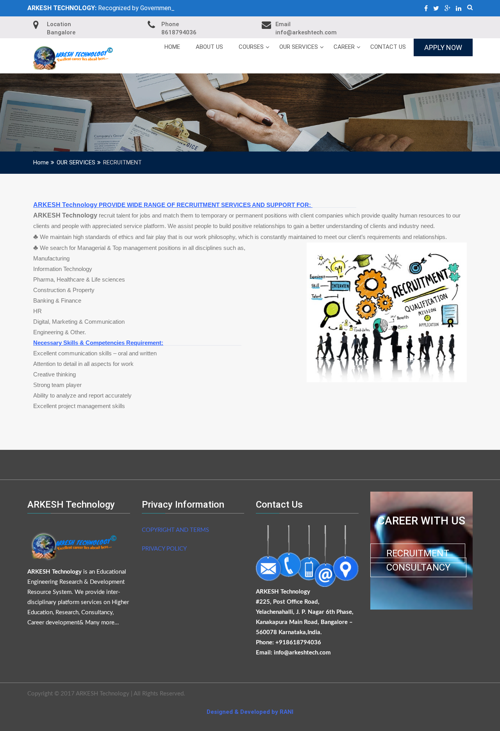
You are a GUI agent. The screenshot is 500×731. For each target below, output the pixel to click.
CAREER (344, 46)
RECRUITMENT (417, 553)
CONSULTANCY (418, 567)
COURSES (251, 46)
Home (172, 46)
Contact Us (388, 46)
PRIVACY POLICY (164, 549)
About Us (209, 46)
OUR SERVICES (298, 46)
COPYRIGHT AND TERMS (175, 530)
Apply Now (443, 47)
